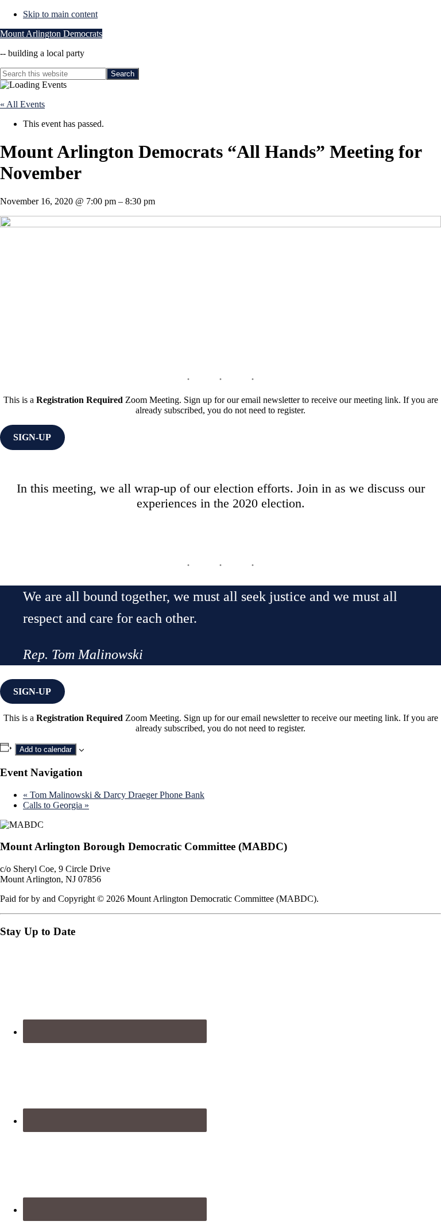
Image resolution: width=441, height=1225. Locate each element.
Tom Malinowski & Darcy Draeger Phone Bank (113, 795)
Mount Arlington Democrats (51, 33)
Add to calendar (46, 749)
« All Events (22, 104)
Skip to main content (60, 14)
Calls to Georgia (56, 805)
